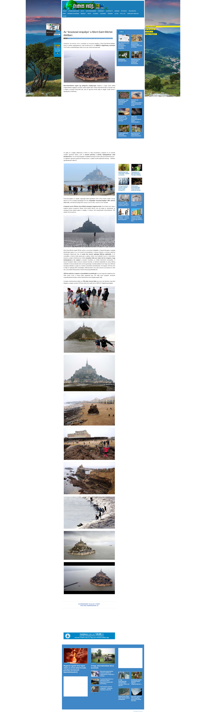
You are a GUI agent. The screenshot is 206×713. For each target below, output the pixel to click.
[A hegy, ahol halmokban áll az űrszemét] (103, 656)
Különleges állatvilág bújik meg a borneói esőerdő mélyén (136, 188)
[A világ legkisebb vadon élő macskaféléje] (124, 128)
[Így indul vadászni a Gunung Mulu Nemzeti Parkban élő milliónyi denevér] (136, 692)
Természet (101, 11)
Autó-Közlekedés (91, 11)
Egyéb (64, 16)
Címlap (65, 11)
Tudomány (103, 13)
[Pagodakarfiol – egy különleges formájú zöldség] (136, 167)
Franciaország (76, 38)
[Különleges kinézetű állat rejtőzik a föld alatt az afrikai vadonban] (136, 38)
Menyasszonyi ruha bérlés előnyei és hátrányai (136, 204)
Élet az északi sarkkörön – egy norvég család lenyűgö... (122, 118)
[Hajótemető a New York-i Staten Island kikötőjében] (124, 692)
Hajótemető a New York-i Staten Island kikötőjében (124, 698)
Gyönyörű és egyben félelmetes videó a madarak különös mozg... (136, 102)
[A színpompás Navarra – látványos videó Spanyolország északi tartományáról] (95, 681)
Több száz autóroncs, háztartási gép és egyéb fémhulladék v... (136, 119)
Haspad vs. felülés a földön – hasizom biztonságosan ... (123, 218)
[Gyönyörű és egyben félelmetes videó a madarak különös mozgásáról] (136, 95)
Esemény (110, 13)
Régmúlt (83, 13)
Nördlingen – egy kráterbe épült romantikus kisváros (123, 102)
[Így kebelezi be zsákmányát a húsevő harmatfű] (136, 128)
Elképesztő (109, 11)
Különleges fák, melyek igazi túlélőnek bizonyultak (135, 61)
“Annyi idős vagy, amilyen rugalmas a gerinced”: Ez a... (123, 204)
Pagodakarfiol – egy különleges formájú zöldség (136, 174)
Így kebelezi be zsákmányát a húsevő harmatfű (136, 134)
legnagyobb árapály (85, 38)
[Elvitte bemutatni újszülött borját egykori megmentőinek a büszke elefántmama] (136, 675)
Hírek (64, 13)
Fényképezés (132, 11)
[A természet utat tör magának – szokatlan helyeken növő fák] (95, 689)
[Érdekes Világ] (103, 5)
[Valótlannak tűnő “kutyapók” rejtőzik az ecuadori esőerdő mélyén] (124, 167)
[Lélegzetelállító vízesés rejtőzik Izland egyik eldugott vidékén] (124, 181)
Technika (95, 13)
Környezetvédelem (132, 13)
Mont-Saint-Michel (94, 38)
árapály (70, 38)
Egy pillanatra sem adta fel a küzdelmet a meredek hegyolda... (123, 45)
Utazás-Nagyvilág (73, 11)
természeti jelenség (108, 38)
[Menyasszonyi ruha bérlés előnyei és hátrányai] (136, 198)
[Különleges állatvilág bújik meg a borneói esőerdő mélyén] (136, 181)
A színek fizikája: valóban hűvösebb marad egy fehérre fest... (136, 218)
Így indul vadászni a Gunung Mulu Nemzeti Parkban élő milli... (136, 698)
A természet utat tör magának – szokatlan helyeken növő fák (106, 688)
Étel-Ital (123, 13)
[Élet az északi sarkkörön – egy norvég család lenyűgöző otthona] (124, 112)
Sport (89, 13)
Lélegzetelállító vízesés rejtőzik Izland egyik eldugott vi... (123, 188)
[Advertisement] (103, 22)
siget (101, 38)
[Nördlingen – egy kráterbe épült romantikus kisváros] (124, 95)
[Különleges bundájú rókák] (124, 54)
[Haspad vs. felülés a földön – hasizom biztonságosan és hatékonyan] (124, 212)
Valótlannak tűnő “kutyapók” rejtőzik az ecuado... (123, 174)
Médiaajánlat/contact (138, 711)
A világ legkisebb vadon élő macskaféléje (123, 134)
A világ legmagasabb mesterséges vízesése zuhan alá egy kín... (123, 682)
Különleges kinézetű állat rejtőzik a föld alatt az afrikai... (136, 45)
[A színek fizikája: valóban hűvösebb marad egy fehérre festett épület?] (136, 212)
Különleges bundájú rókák (122, 60)
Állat (82, 11)
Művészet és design (73, 13)
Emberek (117, 11)
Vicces (116, 13)
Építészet (124, 11)
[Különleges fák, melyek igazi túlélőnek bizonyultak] (136, 54)
